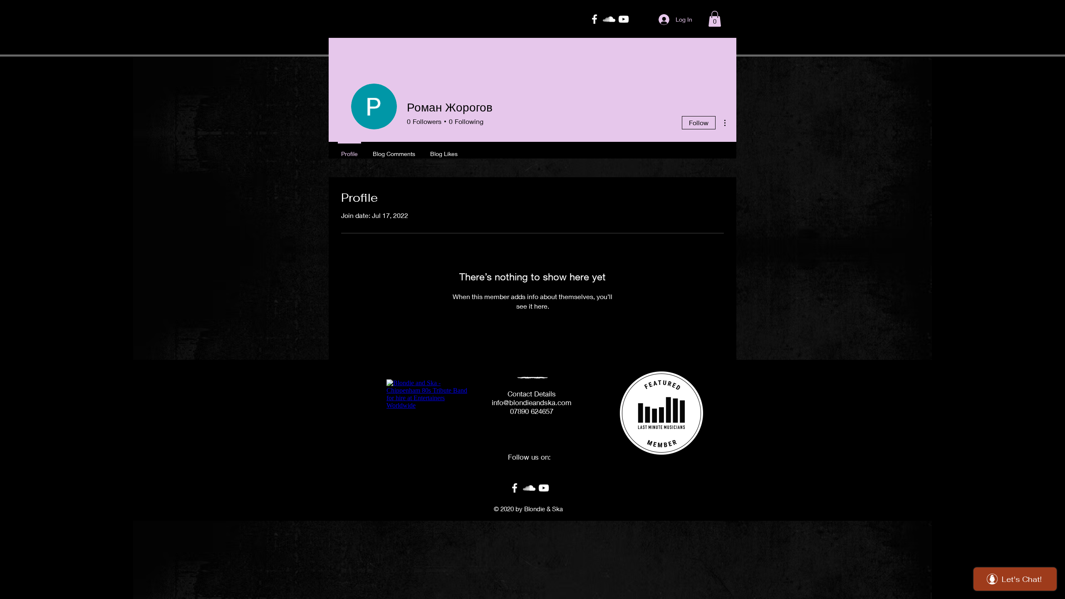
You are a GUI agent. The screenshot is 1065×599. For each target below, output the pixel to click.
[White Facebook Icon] (594, 19)
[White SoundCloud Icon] (609, 19)
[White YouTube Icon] (623, 19)
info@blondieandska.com (532, 402)
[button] (714, 19)
